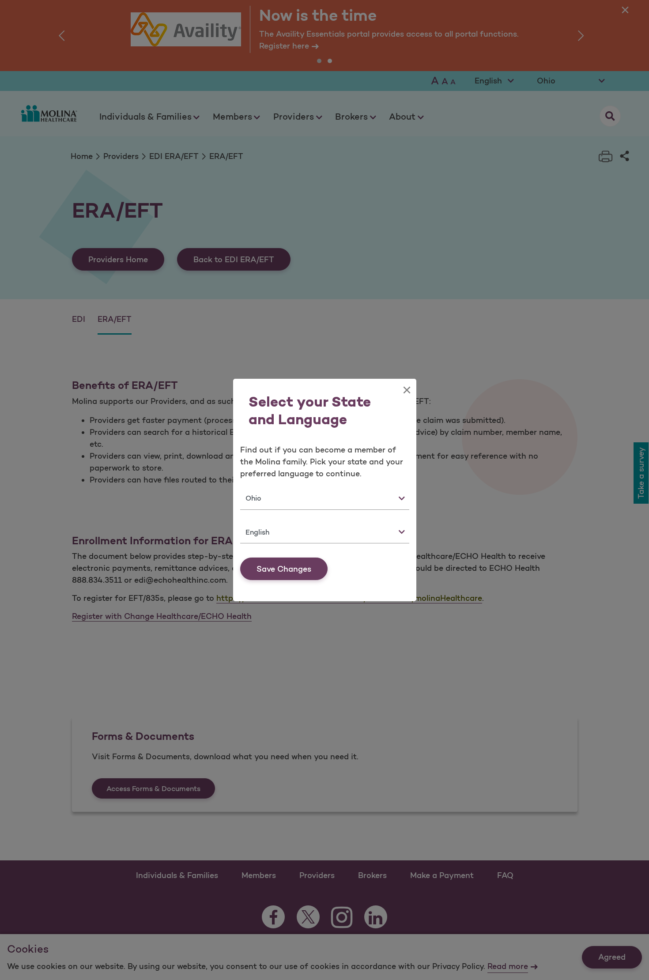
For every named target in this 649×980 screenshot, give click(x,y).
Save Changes (284, 569)
